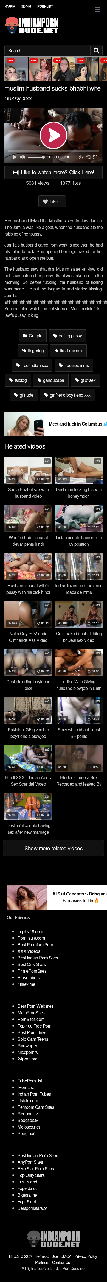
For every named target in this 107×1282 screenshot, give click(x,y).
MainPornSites (31, 1012)
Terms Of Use (46, 1256)
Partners (42, 1262)
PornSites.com (31, 1019)
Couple (35, 335)
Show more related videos (53, 848)
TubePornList (30, 1080)
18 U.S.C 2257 (20, 1256)
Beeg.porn (27, 1133)
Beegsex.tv (28, 1120)
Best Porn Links (32, 1032)
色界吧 (10, 6)
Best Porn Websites (36, 1006)
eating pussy (70, 335)
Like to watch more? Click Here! (56, 172)
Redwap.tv (27, 1045)
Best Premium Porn (35, 944)
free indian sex (34, 365)
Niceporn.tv (28, 1052)
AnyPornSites (30, 1162)
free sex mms (76, 365)
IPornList (26, 1087)
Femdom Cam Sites (36, 1107)
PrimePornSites (32, 971)
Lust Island (27, 1182)
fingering (35, 350)
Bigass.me (27, 1195)
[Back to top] (97, 1270)
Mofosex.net (29, 1127)
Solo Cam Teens (33, 1039)
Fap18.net (27, 1201)
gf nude (26, 395)
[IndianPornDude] (31, 25)
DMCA (66, 1256)
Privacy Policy (85, 1256)
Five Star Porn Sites (36, 1168)
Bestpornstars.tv (32, 1208)
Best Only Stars (32, 964)
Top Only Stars (31, 1175)
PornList (45, 6)
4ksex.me (26, 984)
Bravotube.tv (29, 977)
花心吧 (26, 6)
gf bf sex (87, 380)
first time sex (71, 350)
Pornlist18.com (31, 938)
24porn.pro (27, 1059)
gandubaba (53, 380)
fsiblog (20, 380)
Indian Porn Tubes (34, 1094)
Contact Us (61, 1262)
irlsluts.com (28, 1100)
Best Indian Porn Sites (38, 957)
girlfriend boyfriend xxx (70, 395)
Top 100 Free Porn (35, 1026)
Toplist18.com (30, 931)
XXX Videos (29, 951)
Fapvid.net (27, 1188)
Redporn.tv (28, 1113)
